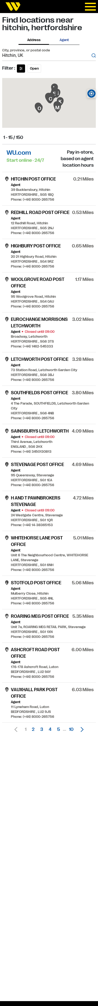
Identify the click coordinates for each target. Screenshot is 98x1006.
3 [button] (41, 729)
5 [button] (58, 729)
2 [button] (33, 729)
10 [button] (71, 729)
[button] (80, 729)
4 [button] (50, 729)
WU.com (19, 152)
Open (34, 68)
